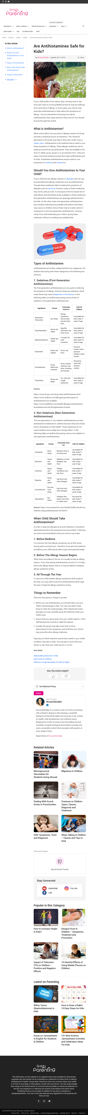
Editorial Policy (34, 1113)
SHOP (38, 31)
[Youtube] (8, 2)
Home (4, 37)
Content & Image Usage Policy (49, 1113)
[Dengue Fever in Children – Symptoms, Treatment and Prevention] (73, 917)
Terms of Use (25, 1113)
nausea (59, 162)
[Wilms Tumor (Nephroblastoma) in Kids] (46, 994)
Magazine (52, 26)
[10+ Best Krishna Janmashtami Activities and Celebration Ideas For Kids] (73, 1024)
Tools (63, 26)
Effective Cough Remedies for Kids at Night (51, 662)
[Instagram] (6, 2)
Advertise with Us (65, 1113)
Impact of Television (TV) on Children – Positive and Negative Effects (45, 967)
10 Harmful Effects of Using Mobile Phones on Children (73, 965)
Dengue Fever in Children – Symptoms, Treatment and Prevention (72, 933)
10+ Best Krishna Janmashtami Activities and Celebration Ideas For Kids (73, 1040)
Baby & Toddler (21, 26)
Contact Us (82, 1113)
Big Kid (11, 37)
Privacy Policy (15, 1113)
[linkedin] (48, 705)
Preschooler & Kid (38, 26)
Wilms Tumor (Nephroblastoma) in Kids (44, 1008)
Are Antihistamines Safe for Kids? (59, 48)
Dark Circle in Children (43, 659)
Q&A (18, 31)
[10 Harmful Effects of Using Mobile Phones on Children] (73, 950)
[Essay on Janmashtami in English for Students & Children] (46, 1024)
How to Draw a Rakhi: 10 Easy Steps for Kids (72, 1007)
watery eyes (39, 143)
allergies (69, 178)
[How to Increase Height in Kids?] (46, 917)
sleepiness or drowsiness (63, 294)
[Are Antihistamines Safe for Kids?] (60, 80)
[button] (83, 26)
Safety (25, 37)
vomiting (48, 162)
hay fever (51, 188)
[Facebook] (3, 2)
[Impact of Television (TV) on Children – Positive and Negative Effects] (46, 950)
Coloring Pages (27, 31)
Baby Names (8, 31)
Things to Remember (14, 75)
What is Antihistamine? (15, 48)
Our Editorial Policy (47, 686)
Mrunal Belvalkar (43, 57)
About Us (74, 1113)
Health (18, 37)
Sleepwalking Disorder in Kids (46, 655)
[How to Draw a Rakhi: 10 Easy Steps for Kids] (73, 994)
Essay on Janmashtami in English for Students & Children (45, 1038)
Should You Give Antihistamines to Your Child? (15, 55)
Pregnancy (7, 26)
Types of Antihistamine (15, 63)
